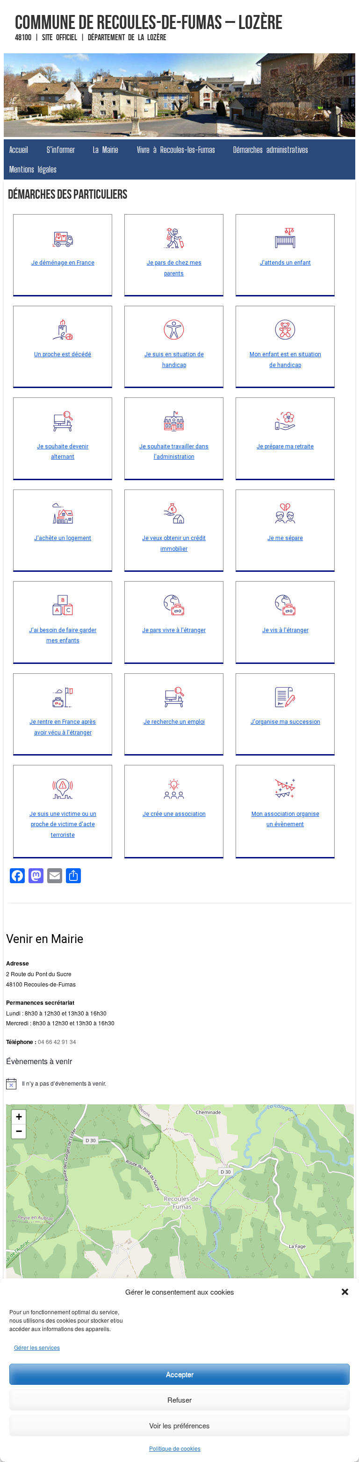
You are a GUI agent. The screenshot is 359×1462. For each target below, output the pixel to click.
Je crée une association (174, 814)
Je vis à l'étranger (285, 630)
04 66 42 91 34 (57, 1041)
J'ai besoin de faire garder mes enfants (62, 635)
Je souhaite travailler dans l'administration (173, 452)
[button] (345, 1291)
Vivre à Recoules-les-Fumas (176, 149)
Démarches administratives (270, 149)
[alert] (179, 1083)
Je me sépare (285, 538)
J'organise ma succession (285, 722)
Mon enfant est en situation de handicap (285, 359)
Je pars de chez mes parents (174, 268)
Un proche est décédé (62, 354)
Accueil (18, 149)
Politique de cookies (175, 1448)
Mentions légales (33, 169)
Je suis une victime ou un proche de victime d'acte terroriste (62, 825)
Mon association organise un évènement (285, 819)
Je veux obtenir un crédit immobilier (174, 543)
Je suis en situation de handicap (174, 359)
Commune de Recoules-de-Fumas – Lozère (148, 22)
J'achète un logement (62, 538)
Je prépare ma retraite (285, 446)
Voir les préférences (179, 1425)
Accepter (180, 1374)
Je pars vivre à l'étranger (174, 630)
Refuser (179, 1399)
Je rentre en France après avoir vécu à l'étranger (62, 727)
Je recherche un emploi (174, 722)
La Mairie (105, 149)
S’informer (61, 149)
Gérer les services (37, 1347)
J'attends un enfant (285, 262)
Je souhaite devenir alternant (62, 452)
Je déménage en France (62, 262)
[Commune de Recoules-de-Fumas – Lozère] (180, 95)
